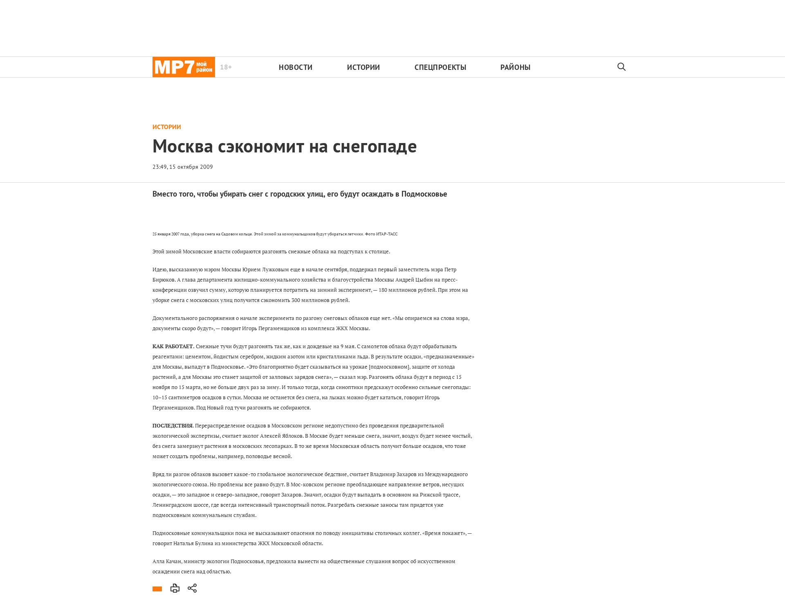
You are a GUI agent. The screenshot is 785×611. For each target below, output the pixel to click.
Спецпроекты (440, 67)
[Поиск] (622, 67)
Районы (515, 67)
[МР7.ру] (184, 67)
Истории (363, 67)
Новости (296, 67)
